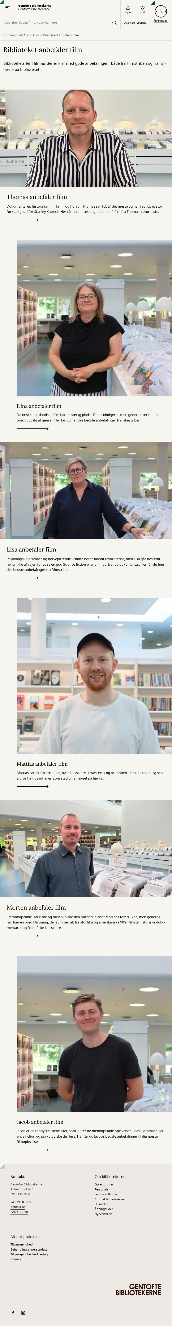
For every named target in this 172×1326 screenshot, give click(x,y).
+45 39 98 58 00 (21, 1202)
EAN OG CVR (19, 1212)
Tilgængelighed (21, 1244)
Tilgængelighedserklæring (29, 1254)
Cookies (15, 1259)
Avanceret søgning (135, 23)
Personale (101, 1189)
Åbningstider (104, 1209)
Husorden (101, 1204)
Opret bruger (104, 1184)
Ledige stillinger (106, 1194)
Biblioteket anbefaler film (61, 35)
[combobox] (60, 22)
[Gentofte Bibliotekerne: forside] (138, 1289)
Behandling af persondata (28, 1249)
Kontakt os (17, 1207)
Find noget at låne (16, 35)
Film (36, 35)
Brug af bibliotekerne (110, 1199)
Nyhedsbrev (103, 1214)
